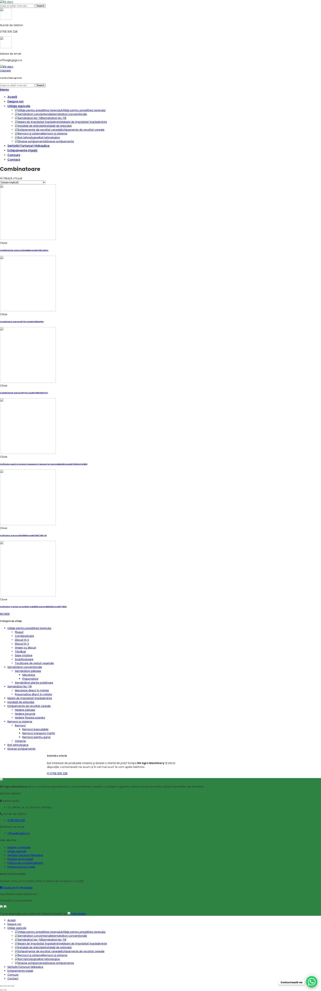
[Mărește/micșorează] (12, 986)
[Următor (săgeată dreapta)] (5, 989)
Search (40, 5)
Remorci (20, 725)
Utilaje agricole (16, 851)
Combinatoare (24, 636)
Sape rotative (23, 655)
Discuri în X (22, 640)
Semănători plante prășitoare (34, 683)
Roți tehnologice (17, 745)
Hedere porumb (25, 714)
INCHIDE (5, 614)
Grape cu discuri (25, 647)
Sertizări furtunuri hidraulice (25, 855)
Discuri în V (22, 644)
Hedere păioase (25, 710)
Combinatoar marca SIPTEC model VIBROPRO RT (24, 393)
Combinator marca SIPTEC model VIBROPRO (22, 321)
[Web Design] (77, 914)
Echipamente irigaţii (20, 859)
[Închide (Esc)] (1, 986)
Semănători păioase (28, 671)
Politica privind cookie (21, 867)
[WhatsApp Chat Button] (311, 981)
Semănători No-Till (19, 686)
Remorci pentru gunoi (36, 737)
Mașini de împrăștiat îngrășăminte (29, 698)
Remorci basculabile (35, 729)
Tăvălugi (20, 651)
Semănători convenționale (24, 667)
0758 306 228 (58, 773)
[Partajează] (5, 986)
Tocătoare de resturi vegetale (34, 663)
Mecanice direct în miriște (32, 690)
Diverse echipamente (21, 749)
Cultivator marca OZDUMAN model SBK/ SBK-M (23, 535)
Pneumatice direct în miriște (33, 694)
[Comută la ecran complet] (8, 986)
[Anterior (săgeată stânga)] (1, 989)
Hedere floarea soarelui (30, 718)
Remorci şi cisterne (19, 721)
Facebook (9, 887)
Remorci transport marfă (38, 733)
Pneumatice (30, 679)
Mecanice (28, 675)
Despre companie (19, 847)
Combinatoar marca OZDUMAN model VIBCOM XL (24, 250)
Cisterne (20, 741)
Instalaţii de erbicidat (20, 702)
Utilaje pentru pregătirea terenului (29, 628)
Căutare (5, 70)
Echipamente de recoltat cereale (29, 706)
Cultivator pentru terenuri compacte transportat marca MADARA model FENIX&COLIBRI (43, 464)
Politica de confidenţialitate (25, 863)
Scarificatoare (24, 659)
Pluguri (19, 632)
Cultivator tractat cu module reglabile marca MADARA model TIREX (33, 606)
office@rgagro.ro (18, 833)
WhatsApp (26, 887)
